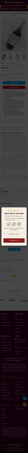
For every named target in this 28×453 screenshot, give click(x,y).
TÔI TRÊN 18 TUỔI (14, 240)
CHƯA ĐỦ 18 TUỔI (14, 234)
